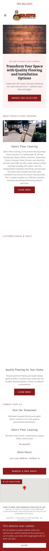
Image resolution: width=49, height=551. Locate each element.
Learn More (24, 190)
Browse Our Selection (24, 98)
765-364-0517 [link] (24, 4)
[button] (6, 15)
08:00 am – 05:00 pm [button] (28, 458)
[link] (24, 15)
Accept (24, 545)
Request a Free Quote (24, 471)
